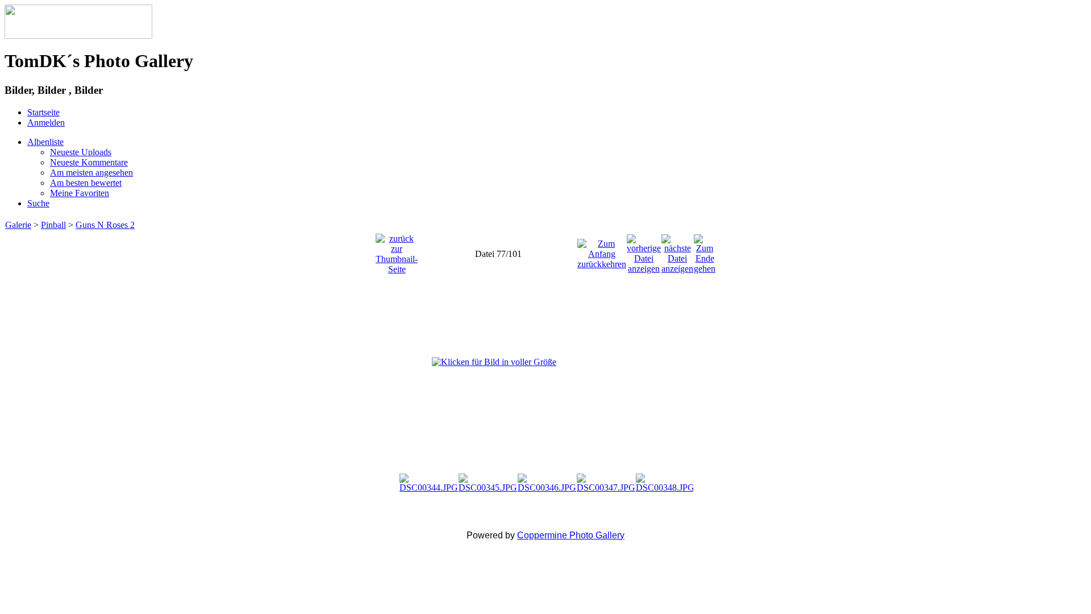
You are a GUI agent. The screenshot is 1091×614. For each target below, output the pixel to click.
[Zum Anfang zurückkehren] (601, 251)
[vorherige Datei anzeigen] (644, 251)
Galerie (18, 225)
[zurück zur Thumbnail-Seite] (397, 251)
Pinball (53, 225)
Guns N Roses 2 (105, 225)
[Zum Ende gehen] (704, 251)
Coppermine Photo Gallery (570, 535)
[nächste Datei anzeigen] (677, 251)
